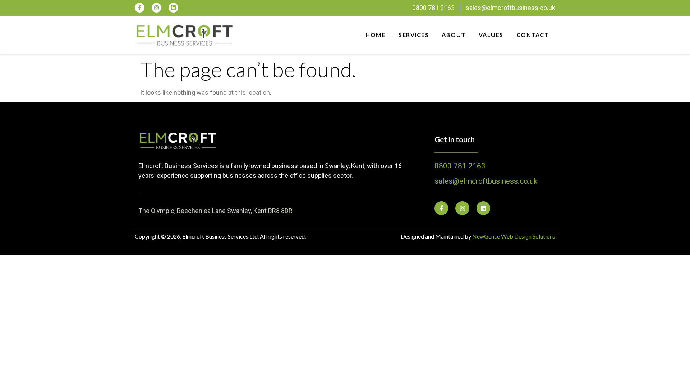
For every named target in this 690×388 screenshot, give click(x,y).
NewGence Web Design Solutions (513, 236)
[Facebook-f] (139, 8)
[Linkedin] (173, 8)
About (454, 34)
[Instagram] (156, 8)
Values (491, 34)
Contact (532, 34)
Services (414, 34)
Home (375, 34)
